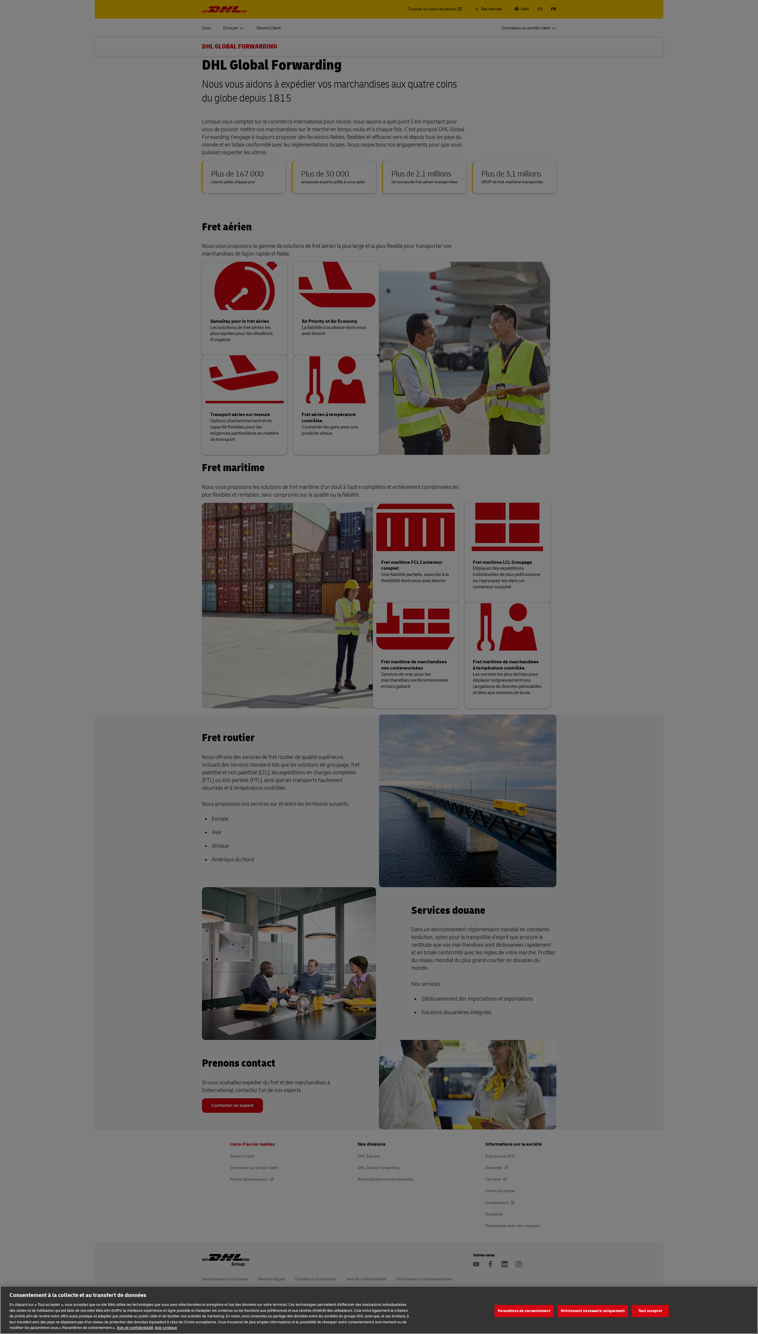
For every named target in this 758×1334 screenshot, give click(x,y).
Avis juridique (166, 1327)
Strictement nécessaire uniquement (593, 1311)
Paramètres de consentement (524, 1311)
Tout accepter (650, 1311)
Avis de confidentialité (135, 1327)
